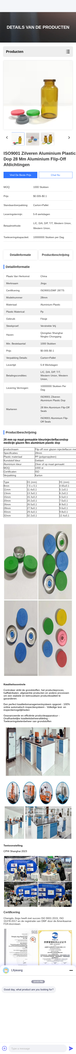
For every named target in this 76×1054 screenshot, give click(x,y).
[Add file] (4, 1048)
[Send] (71, 1048)
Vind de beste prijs (20, 175)
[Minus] (71, 970)
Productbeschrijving (55, 254)
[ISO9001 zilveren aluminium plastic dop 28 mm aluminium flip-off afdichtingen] (38, 95)
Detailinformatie (20, 254)
